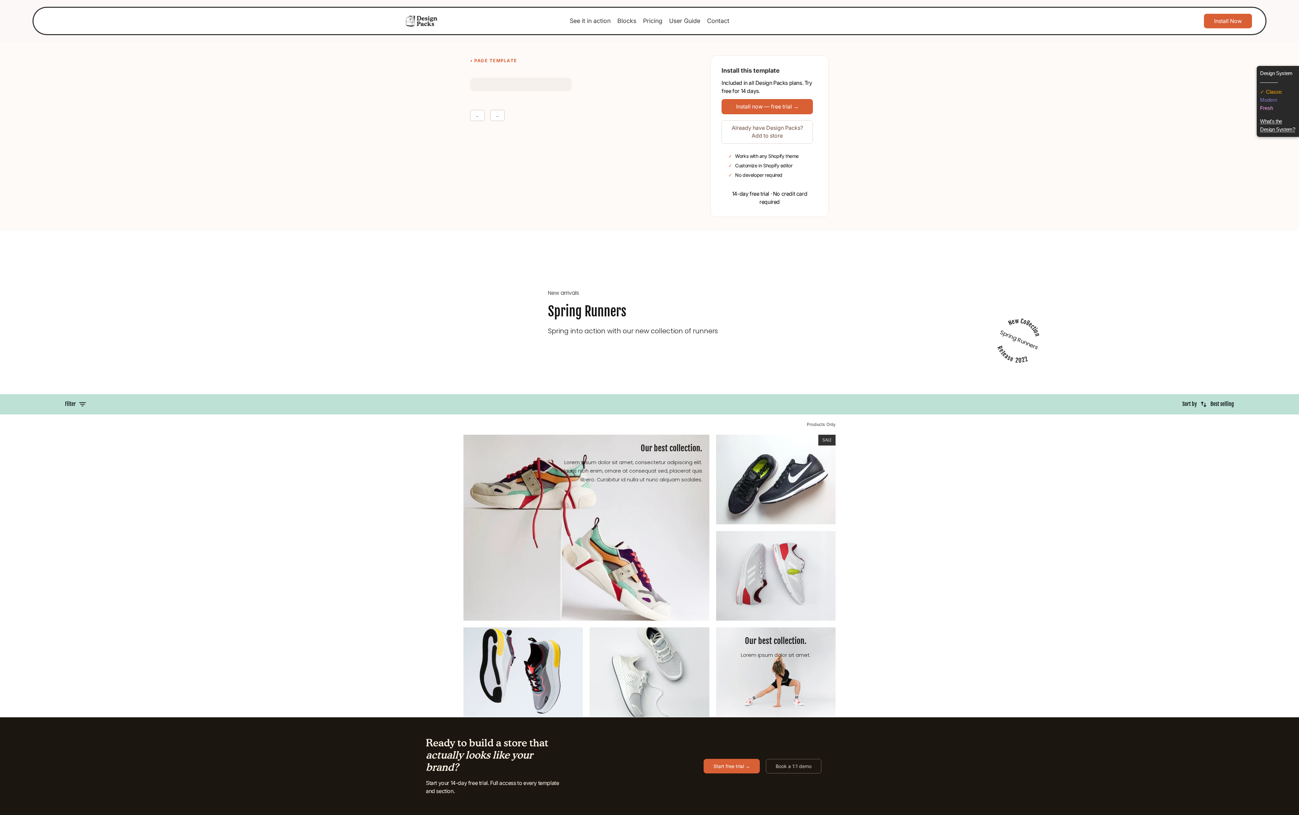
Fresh (1266, 108)
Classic (1273, 92)
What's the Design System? (1277, 125)
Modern (1268, 100)
